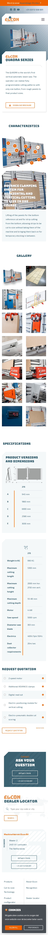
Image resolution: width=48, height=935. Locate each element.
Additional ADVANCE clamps (22, 686)
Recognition (31, 888)
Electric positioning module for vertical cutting (23, 705)
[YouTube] (18, 9)
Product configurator (9, 900)
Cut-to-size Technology (9, 890)
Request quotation (14, 730)
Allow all (13, 928)
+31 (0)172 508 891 (34, 9)
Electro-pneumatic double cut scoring (22, 717)
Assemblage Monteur (30, 3)
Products (8, 881)
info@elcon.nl (25, 773)
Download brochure (22, 105)
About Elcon (31, 881)
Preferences (33, 928)
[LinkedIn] (14, 9)
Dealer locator (33, 898)
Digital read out (16, 694)
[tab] (38, 147)
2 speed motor (15, 678)
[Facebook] (11, 9)
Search (11, 818)
